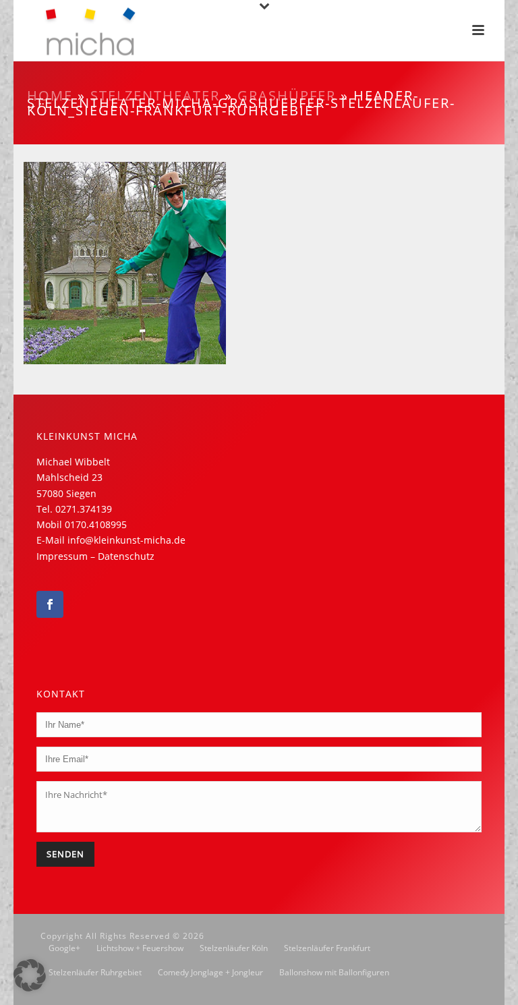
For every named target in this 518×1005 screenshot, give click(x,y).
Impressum (62, 556)
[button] (29, 975)
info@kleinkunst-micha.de (126, 540)
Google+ (64, 948)
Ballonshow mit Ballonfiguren (334, 972)
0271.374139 (83, 508)
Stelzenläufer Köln (234, 948)
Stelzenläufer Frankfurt (327, 948)
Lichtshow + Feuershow (139, 948)
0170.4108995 (96, 524)
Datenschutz (126, 556)
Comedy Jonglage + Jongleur (210, 972)
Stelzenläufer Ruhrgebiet (95, 972)
